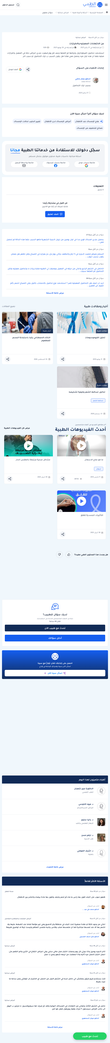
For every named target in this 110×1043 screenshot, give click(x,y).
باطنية (90, 854)
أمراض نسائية (10, 946)
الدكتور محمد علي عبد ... (90, 909)
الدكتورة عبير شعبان (83, 788)
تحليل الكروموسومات (95, 337)
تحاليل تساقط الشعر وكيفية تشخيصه (87, 392)
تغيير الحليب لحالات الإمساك (27, 121)
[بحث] (18, 5)
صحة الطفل (9, 891)
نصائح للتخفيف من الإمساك (90, 128)
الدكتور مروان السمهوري (90, 964)
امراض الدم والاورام (85, 807)
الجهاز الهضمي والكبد (84, 823)
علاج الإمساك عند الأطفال (87, 121)
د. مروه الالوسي (85, 804)
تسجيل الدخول (8, 4)
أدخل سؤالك (55, 638)
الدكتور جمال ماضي (83, 78)
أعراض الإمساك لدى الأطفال (57, 121)
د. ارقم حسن (87, 835)
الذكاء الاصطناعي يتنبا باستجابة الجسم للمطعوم (31, 339)
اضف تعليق (53, 214)
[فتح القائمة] (105, 5)
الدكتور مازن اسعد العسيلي (89, 936)
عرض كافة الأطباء (55, 867)
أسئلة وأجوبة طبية (79, 12)
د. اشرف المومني (85, 850)
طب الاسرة (88, 838)
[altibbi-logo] (93, 5)
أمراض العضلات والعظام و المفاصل (18, 918)
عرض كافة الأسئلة (55, 293)
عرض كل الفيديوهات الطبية (17, 428)
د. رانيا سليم (87, 819)
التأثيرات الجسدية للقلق (92, 515)
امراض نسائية (63, 12)
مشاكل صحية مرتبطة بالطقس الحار (33, 459)
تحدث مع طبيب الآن (55, 628)
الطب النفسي (87, 792)
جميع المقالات (8, 306)
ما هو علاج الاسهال (94, 459)
